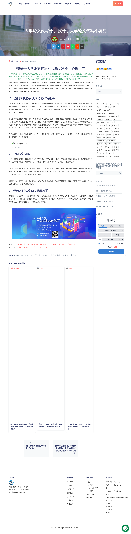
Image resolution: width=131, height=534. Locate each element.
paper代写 (43, 247)
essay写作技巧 (101, 113)
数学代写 (107, 131)
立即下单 (109, 500)
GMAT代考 (90, 494)
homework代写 (113, 116)
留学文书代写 (111, 137)
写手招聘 (35, 247)
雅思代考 (70, 493)
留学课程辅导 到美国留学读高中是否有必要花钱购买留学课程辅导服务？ (21, 426)
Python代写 (100, 122)
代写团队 (28, 4)
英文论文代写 (62, 255)
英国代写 (115, 150)
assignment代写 (112, 104)
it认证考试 (70, 489)
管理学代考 (63, 244)
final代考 (111, 113)
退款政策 (109, 503)
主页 (20, 4)
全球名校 (68, 4)
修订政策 (109, 506)
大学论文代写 (38, 255)
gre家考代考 (71, 497)
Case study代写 (102, 107)
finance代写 (54, 244)
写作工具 (38, 4)
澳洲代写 (110, 134)
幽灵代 (26, 247)
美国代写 (99, 150)
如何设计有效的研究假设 (104, 206)
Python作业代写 (23, 244)
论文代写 (48, 4)
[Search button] (120, 173)
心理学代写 (117, 128)
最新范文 (78, 4)
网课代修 (115, 147)
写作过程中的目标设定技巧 (105, 186)
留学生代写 (14, 61)
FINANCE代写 (101, 116)
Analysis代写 (101, 104)
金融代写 (116, 156)
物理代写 (117, 134)
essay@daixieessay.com (119, 497)
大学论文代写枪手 (43, 98)
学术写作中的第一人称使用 (105, 196)
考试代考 (107, 150)
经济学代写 (117, 144)
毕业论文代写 (101, 134)
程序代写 (99, 144)
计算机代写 (100, 156)
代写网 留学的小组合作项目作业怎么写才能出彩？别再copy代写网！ (79, 426)
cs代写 (99, 110)
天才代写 (20, 247)
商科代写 (108, 128)
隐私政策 (109, 510)
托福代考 (32, 244)
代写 (108, 125)
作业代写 (115, 125)
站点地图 (109, 513)
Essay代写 (58, 4)
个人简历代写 (101, 125)
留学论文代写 (50, 255)
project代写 (117, 119)
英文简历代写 (101, 153)
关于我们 (87, 4)
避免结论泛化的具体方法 (104, 201)
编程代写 (107, 147)
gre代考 (70, 485)
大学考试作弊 (72, 244)
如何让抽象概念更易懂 (104, 191)
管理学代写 (108, 144)
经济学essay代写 (42, 244)
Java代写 (100, 119)
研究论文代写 (111, 141)
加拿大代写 (100, 128)
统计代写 (99, 147)
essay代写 (18, 255)
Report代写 (110, 122)
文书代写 (89, 491)
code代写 (112, 107)
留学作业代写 (101, 137)
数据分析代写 (116, 131)
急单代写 (99, 131)
